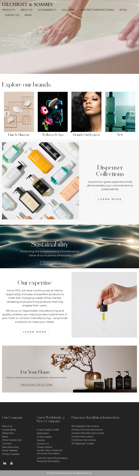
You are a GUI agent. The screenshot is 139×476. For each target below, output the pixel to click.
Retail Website (10, 450)
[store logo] (28, 4)
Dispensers (8, 433)
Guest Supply (44, 436)
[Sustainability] (69, 267)
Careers (41, 440)
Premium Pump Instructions (87, 429)
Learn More (110, 199)
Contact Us (43, 443)
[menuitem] (10, 10)
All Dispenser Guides (83, 443)
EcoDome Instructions (84, 440)
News (5, 436)
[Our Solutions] (104, 336)
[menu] (69, 12)
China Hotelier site (12, 440)
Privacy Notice (44, 447)
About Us (7, 426)
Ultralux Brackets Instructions (88, 433)
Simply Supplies (10, 454)
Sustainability (9, 429)
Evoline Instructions (82, 436)
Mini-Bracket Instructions (85, 426)
